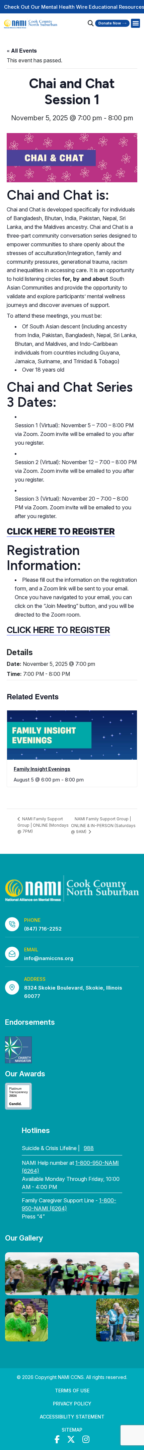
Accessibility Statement (72, 1417)
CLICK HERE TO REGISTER (58, 630)
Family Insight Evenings (42, 769)
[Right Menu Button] (135, 23)
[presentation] (72, 734)
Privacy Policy (72, 1403)
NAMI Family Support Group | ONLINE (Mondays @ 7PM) (43, 825)
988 (89, 1148)
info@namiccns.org (48, 958)
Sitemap (72, 1430)
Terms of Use (72, 1390)
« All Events (22, 50)
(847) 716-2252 (43, 929)
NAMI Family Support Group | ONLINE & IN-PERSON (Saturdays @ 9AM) (103, 825)
